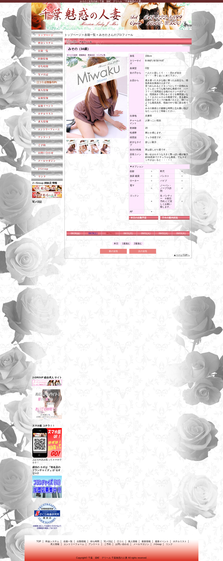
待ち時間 (47, 67)
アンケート (47, 137)
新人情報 (47, 90)
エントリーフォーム (47, 129)
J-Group (47, 169)
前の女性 (113, 251)
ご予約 (47, 145)
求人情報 (47, 122)
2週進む (138, 243)
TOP (47, 35)
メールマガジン (47, 161)
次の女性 (142, 251)
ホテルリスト (47, 114)
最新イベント (47, 106)
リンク (47, 177)
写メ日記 (47, 75)
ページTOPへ (183, 255)
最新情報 (47, 98)
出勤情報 (47, 59)
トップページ (72, 34)
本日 (116, 243)
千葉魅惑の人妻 (111, 16)
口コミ (47, 82)
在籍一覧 (47, 51)
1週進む (126, 243)
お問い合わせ (47, 153)
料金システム (47, 43)
